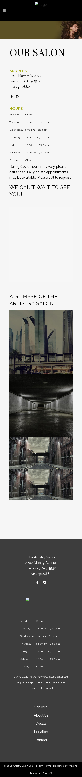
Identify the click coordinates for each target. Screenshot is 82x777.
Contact (41, 740)
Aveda (41, 724)
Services (41, 707)
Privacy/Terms (43, 765)
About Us (41, 715)
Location (41, 732)
